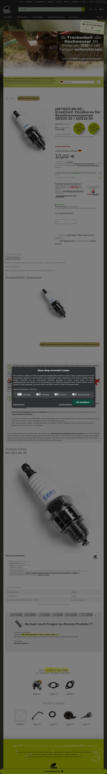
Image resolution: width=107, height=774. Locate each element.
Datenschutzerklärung (20, 389)
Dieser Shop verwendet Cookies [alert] (53, 370)
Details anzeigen (19, 404)
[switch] (19, 394)
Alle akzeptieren (82, 402)
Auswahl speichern (65, 404)
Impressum (33, 389)
